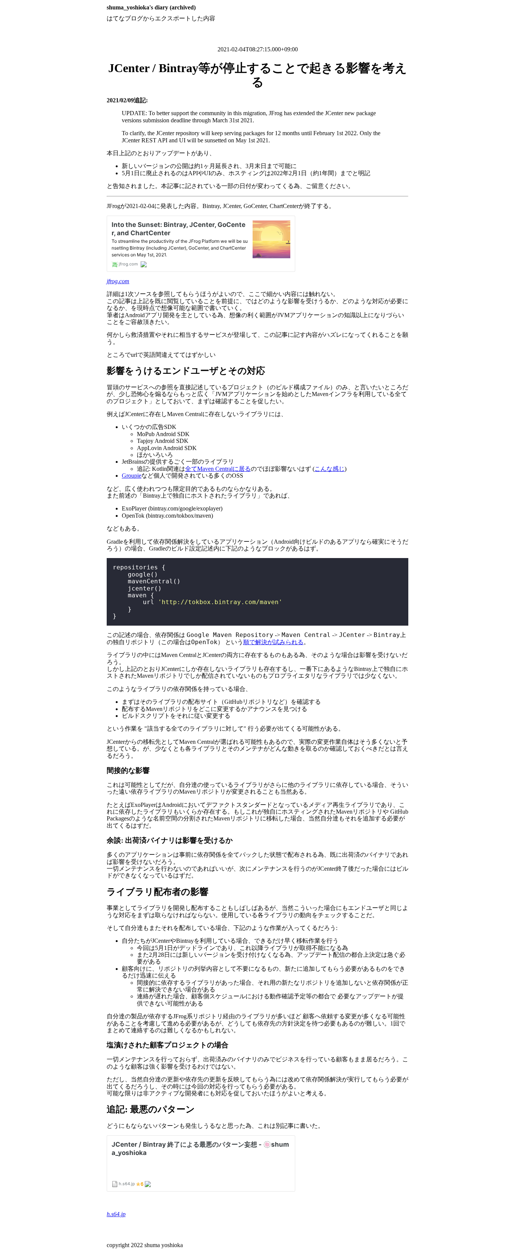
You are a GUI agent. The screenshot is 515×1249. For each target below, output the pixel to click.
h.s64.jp (116, 1214)
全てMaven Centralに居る (218, 469)
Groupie (131, 475)
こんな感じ (329, 469)
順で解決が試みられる (273, 642)
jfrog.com (118, 281)
